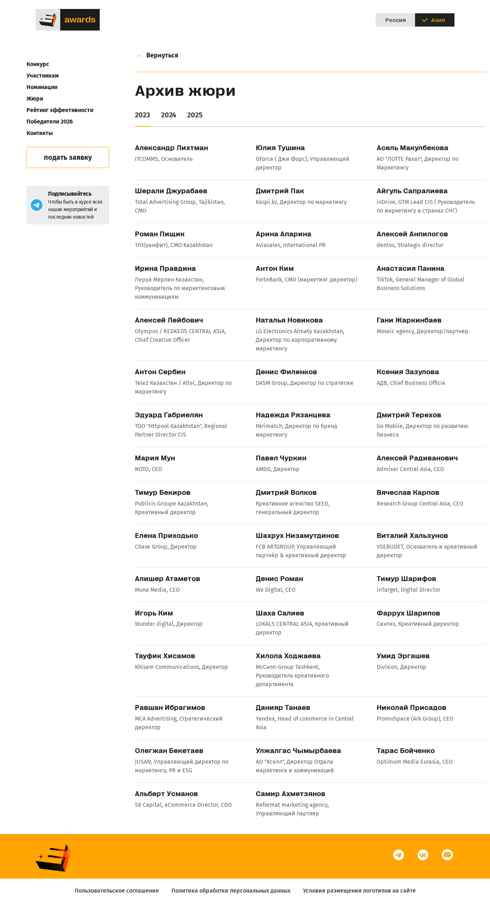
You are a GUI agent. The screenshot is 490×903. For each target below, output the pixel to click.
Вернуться (161, 55)
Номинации (42, 87)
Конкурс (38, 64)
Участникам (43, 75)
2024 (168, 115)
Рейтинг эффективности (60, 110)
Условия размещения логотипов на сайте (359, 890)
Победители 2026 (50, 121)
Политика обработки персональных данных (231, 890)
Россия (395, 20)
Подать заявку (68, 157)
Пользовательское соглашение (117, 890)
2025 (195, 115)
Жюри (35, 98)
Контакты (40, 133)
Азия (438, 20)
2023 (142, 115)
